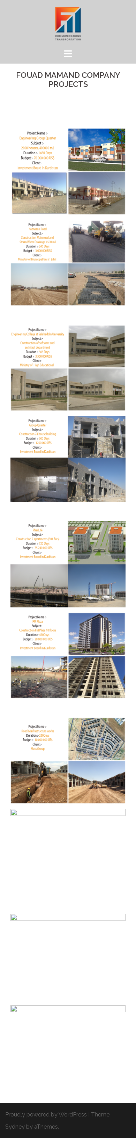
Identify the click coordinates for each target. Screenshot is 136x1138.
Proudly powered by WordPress (46, 1114)
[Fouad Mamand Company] (68, 24)
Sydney (15, 1126)
